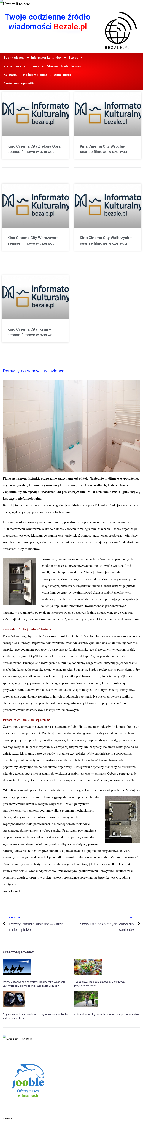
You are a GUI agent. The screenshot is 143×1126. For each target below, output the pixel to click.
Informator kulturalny (46, 57)
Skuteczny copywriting (20, 83)
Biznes (73, 57)
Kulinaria (10, 74)
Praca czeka (12, 66)
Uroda (64, 66)
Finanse (33, 66)
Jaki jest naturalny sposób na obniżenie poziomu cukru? (107, 1014)
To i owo (76, 66)
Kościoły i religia (35, 74)
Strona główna (14, 57)
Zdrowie (52, 66)
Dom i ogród (63, 74)
